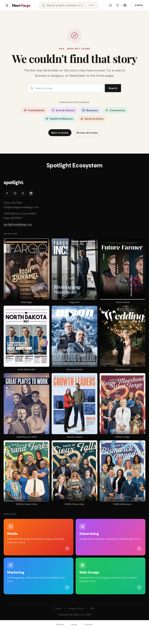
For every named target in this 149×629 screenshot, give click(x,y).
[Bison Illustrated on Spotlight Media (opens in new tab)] (74, 336)
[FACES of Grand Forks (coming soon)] (26, 470)
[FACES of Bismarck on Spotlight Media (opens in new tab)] (122, 470)
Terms (58, 608)
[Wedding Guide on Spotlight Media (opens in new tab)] (122, 336)
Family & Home (93, 118)
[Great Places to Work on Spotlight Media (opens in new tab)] (26, 403)
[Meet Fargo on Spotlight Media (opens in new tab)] (26, 269)
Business (92, 110)
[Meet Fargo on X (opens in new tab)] (117, 5)
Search (112, 88)
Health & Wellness (61, 118)
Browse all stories (87, 132)
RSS (92, 608)
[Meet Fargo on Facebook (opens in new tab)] (125, 5)
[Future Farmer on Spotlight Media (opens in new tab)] (122, 269)
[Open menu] (7, 5)
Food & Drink (36, 110)
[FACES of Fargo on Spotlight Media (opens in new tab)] (122, 403)
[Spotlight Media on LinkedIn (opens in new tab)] (31, 193)
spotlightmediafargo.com (18, 224)
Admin (139, 5)
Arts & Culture (65, 110)
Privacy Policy (75, 608)
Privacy (60, 624)
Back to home (59, 132)
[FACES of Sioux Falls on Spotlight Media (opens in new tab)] (74, 470)
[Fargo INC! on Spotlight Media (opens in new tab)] (74, 269)
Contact (88, 624)
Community (117, 110)
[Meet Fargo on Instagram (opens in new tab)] (110, 5)
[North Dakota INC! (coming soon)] (26, 336)
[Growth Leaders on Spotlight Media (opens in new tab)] (74, 403)
